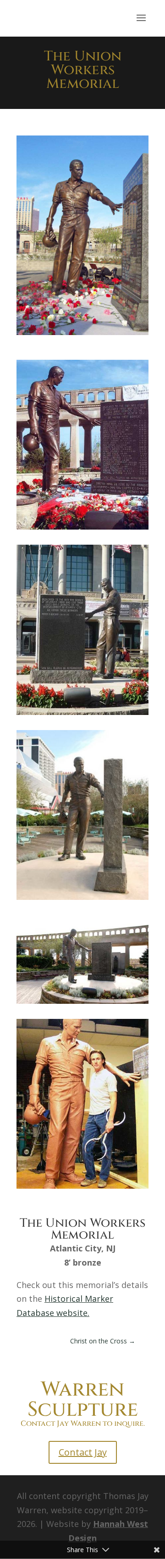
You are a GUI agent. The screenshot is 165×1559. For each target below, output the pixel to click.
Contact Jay (83, 1452)
